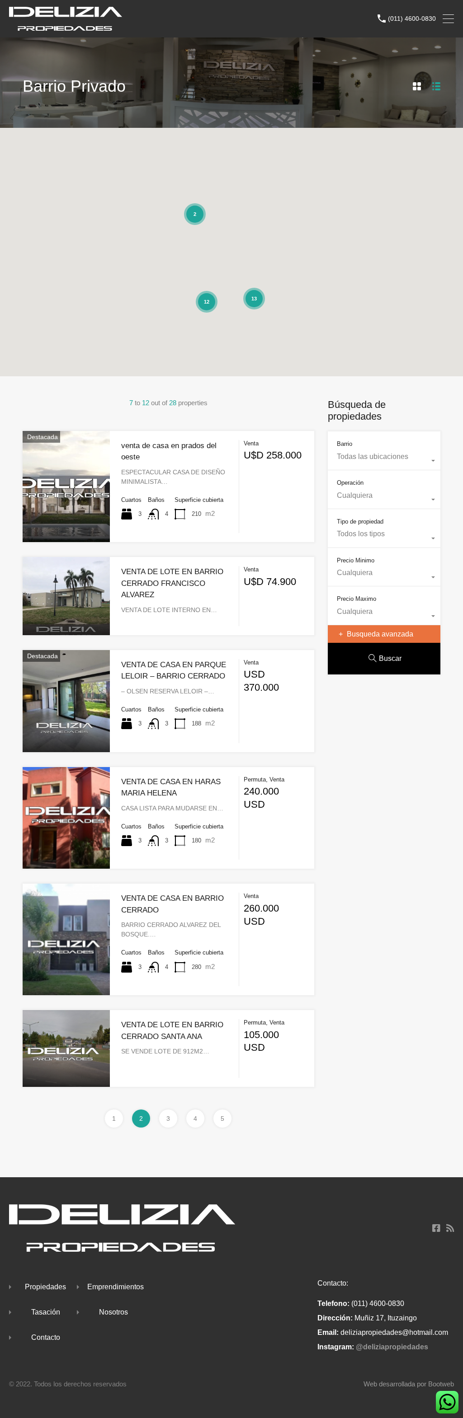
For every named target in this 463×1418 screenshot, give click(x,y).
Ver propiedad (66, 519)
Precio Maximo (356, 598)
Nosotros (113, 1312)
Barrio (344, 443)
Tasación (45, 1312)
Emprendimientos (115, 1287)
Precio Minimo (355, 560)
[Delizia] (65, 26)
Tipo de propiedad (360, 521)
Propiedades (45, 1287)
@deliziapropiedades (392, 1347)
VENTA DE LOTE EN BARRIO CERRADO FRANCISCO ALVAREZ (172, 583)
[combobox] (384, 461)
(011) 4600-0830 (412, 18)
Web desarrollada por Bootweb (409, 1384)
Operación (350, 482)
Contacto (45, 1337)
